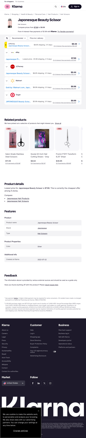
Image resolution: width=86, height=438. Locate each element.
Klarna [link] (6, 14)
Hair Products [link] (53, 14)
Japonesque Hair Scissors (18, 201)
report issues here (51, 285)
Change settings (20, 431)
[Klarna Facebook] (32, 383)
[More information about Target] (6, 95)
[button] (63, 6)
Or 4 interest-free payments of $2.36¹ (65, 46)
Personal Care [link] (40, 14)
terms (16, 298)
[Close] (38, 410)
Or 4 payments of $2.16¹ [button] (38, 163)
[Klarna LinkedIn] (38, 383)
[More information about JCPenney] (6, 66)
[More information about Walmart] (6, 81)
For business (19, 1)
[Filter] (6, 38)
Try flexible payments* (65, 31)
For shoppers (9, 1)
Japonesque (42, 228)
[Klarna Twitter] (44, 383)
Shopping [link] (15, 14)
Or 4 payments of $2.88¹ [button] (12, 163)
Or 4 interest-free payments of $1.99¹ (64, 60)
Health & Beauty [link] (27, 14)
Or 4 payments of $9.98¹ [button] (63, 163)
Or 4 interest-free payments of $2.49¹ (64, 88)
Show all (58, 123)
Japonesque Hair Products (18, 198)
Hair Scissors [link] (65, 14)
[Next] (78, 145)
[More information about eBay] (6, 52)
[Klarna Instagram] (50, 383)
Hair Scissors (42, 234)
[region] (20, 422)
